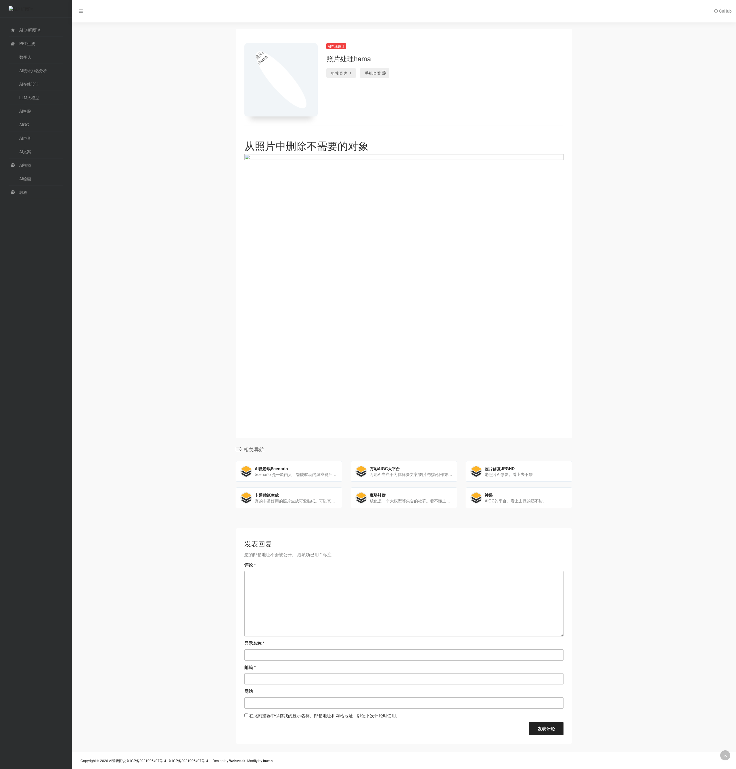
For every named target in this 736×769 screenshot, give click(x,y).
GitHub (725, 11)
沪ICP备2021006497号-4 (147, 760)
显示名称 (254, 643)
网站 (248, 691)
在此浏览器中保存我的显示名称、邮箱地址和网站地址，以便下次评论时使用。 (324, 715)
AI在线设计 (336, 46)
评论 (250, 565)
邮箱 (250, 667)
